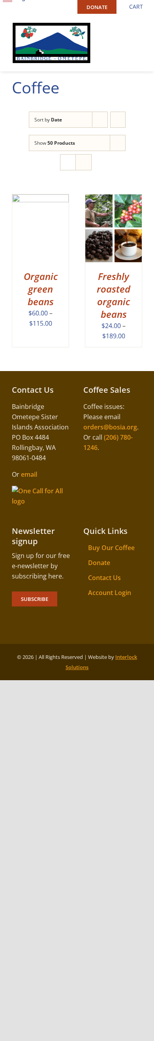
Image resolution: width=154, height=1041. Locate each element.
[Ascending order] (118, 120)
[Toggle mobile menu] (139, 27)
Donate (99, 562)
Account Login (109, 592)
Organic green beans (41, 289)
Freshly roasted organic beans (113, 295)
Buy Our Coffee (111, 547)
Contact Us (104, 577)
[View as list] (83, 162)
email (29, 474)
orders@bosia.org (110, 427)
